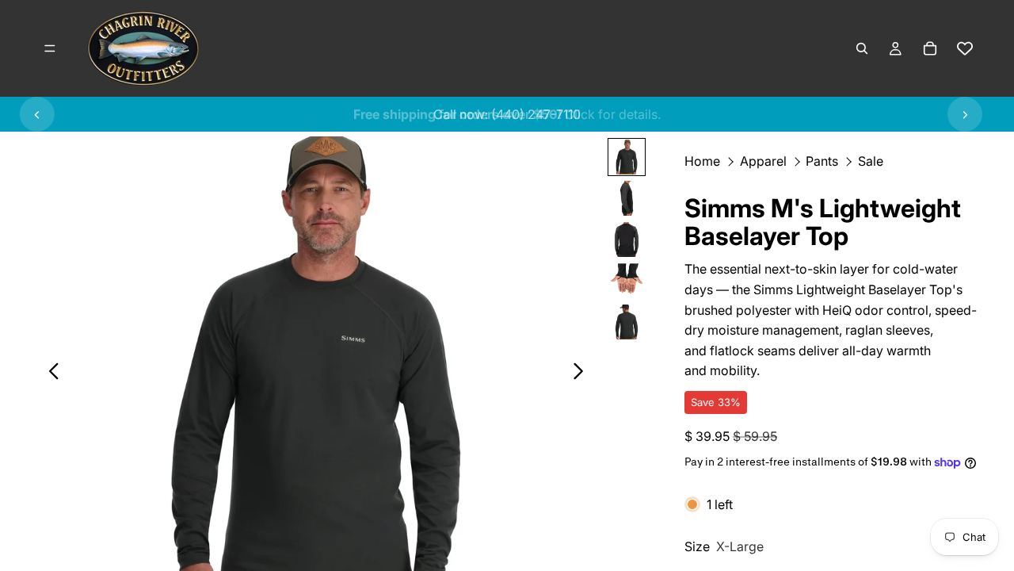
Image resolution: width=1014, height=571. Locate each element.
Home (702, 161)
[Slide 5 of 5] (626, 322)
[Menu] (50, 48)
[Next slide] (964, 114)
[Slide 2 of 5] (626, 198)
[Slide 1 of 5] (626, 157)
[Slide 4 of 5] (626, 280)
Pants (822, 161)
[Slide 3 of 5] (626, 239)
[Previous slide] (37, 114)
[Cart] (930, 48)
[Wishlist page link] (965, 48)
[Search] (861, 48)
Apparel (763, 161)
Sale (870, 161)
